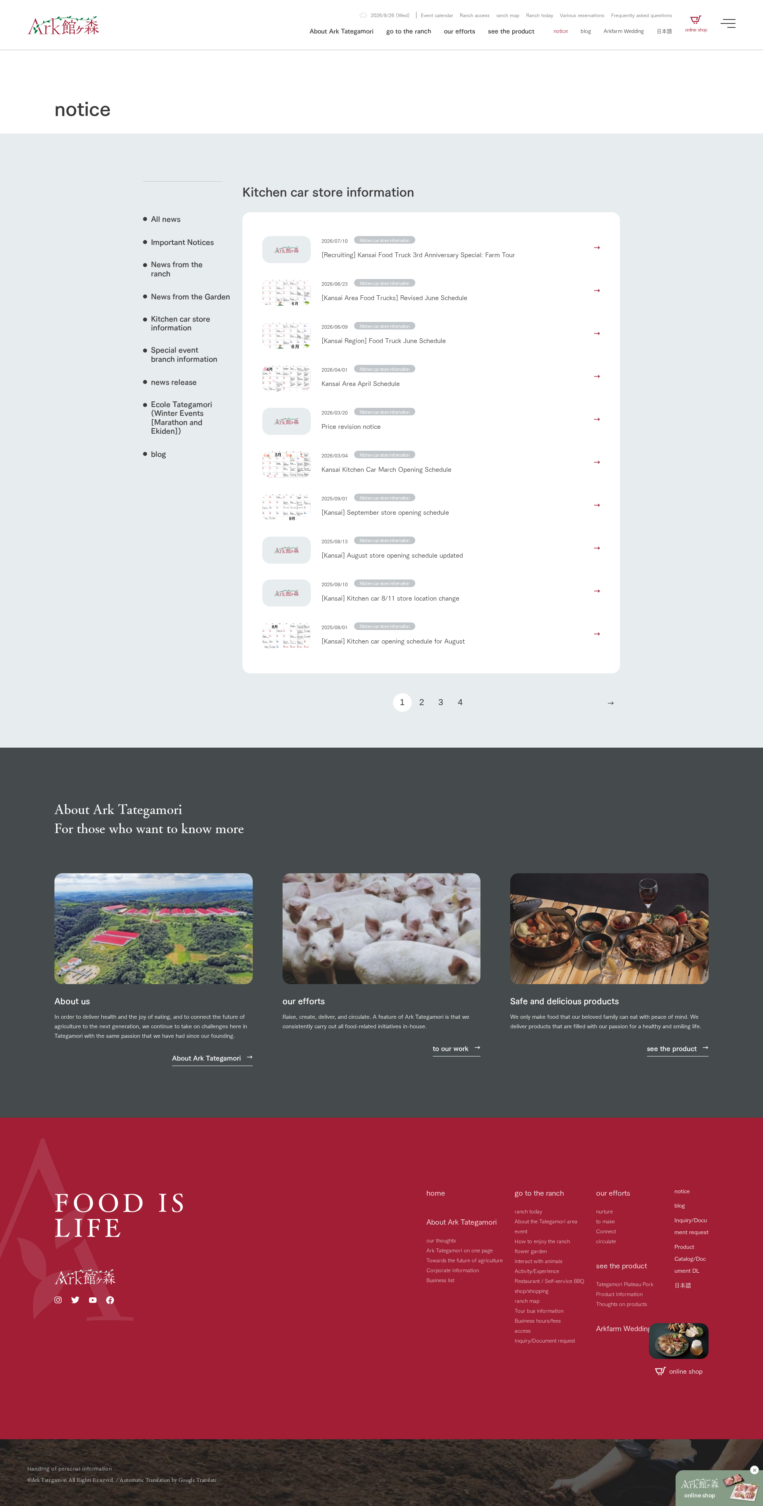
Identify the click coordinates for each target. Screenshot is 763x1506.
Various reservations (582, 15)
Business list (440, 1280)
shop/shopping (531, 1291)
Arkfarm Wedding (624, 31)
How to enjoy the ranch (542, 1241)
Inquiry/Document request (545, 1340)
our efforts (459, 30)
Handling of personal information (69, 1468)
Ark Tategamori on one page (459, 1250)
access (523, 1330)
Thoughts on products (621, 1304)
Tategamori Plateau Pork (624, 1284)
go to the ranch (408, 30)
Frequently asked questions (641, 15)
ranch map (507, 15)
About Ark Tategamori (342, 30)
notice (561, 31)
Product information (619, 1294)
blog (586, 31)
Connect (606, 1231)
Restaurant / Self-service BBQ (549, 1281)
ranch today (528, 1211)
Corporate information (452, 1270)
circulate (606, 1241)
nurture (604, 1211)
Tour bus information (539, 1310)
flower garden (531, 1251)
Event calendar (437, 15)
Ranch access (475, 15)
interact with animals (538, 1261)
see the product (511, 30)
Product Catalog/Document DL (690, 1258)
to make (605, 1221)
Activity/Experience (537, 1271)
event (521, 1231)
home (435, 1192)
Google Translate (197, 1479)
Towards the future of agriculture (464, 1260)
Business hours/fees (538, 1320)
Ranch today (539, 15)
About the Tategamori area (546, 1221)
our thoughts (441, 1240)
